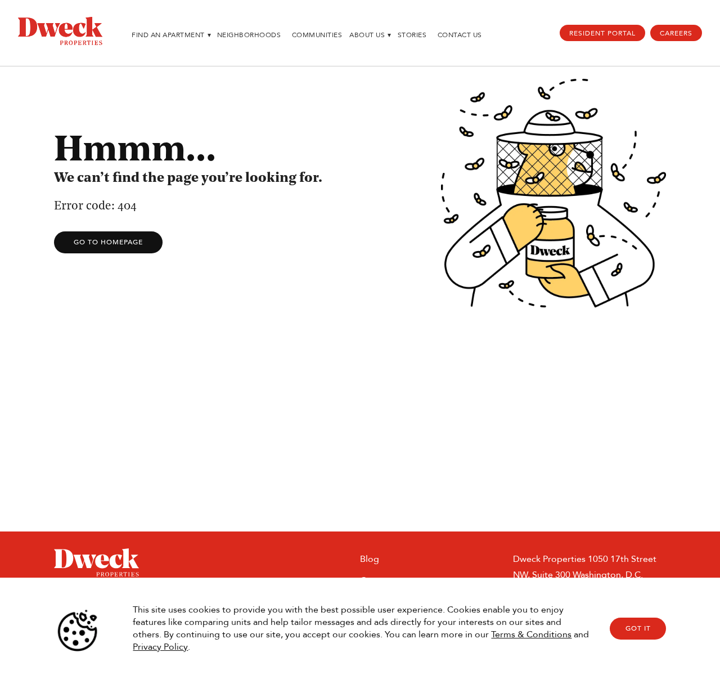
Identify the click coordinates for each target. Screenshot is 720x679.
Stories (412, 35)
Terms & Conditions (531, 634)
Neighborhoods (249, 35)
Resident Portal (602, 33)
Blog (369, 558)
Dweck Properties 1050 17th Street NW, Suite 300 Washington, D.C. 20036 (584, 574)
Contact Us (460, 35)
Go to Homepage (108, 242)
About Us (370, 35)
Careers (676, 33)
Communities (317, 35)
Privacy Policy (160, 646)
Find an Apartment (171, 35)
